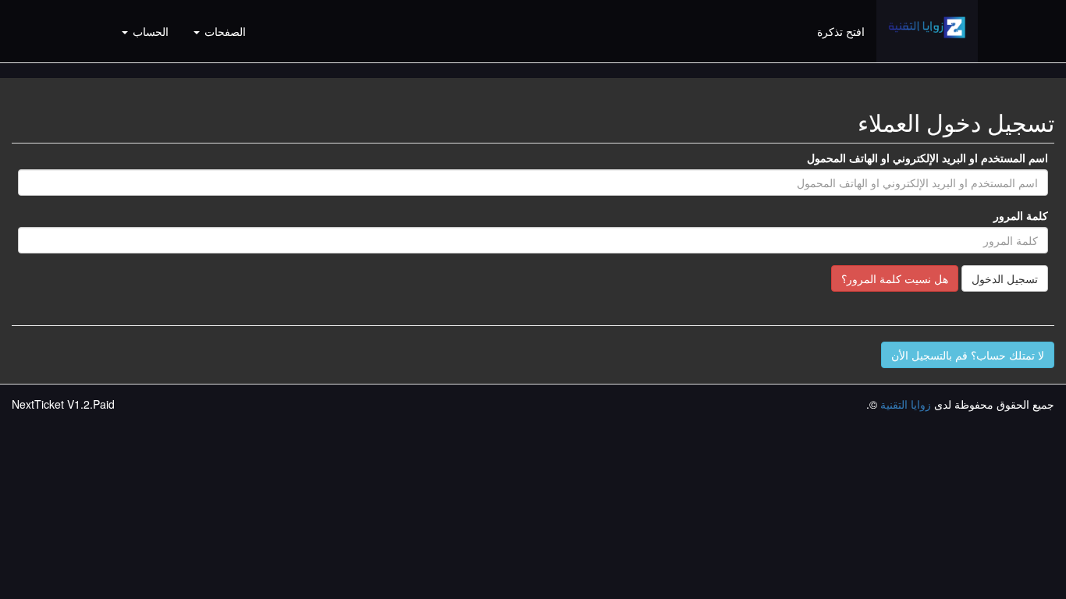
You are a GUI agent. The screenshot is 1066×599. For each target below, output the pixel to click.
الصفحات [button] (223, 31)
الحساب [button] (149, 31)
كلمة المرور (1020, 215)
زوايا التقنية (905, 404)
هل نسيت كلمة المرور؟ (894, 278)
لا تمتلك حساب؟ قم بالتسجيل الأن (967, 355)
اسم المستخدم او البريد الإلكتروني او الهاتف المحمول (927, 157)
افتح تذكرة (841, 31)
